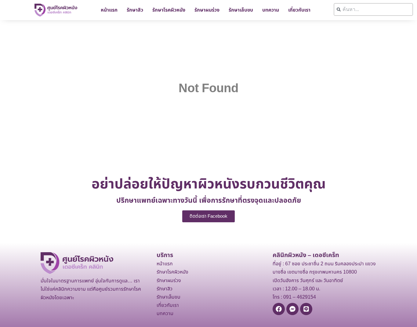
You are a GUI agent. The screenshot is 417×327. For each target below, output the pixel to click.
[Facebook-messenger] (292, 309)
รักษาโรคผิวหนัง (168, 10)
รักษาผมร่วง (206, 10)
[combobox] (373, 9)
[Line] (306, 309)
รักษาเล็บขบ (241, 10)
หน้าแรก (109, 10)
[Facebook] (279, 309)
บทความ (270, 10)
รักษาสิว (135, 10)
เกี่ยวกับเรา (299, 10)
